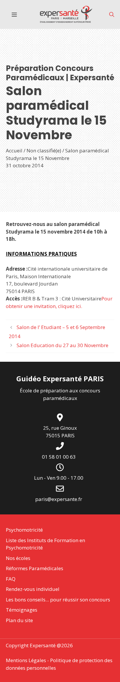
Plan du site (19, 620)
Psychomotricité (24, 529)
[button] (111, 14)
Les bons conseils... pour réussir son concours (58, 599)
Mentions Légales (26, 660)
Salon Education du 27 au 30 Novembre (62, 345)
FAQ (10, 578)
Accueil (14, 150)
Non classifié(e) (44, 150)
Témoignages (21, 609)
